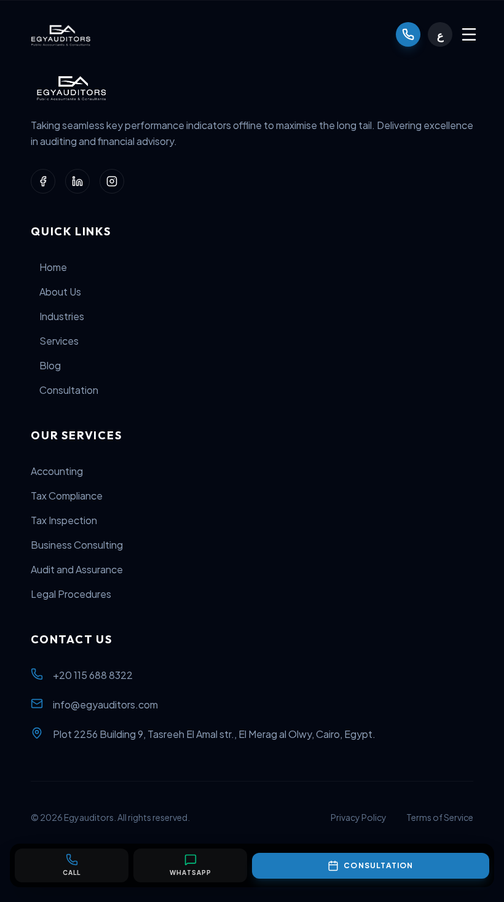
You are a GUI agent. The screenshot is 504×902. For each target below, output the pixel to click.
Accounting (57, 471)
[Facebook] (43, 181)
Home (53, 267)
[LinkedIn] (77, 181)
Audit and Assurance (77, 569)
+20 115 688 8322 (93, 675)
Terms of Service (439, 817)
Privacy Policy (359, 817)
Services (59, 340)
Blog (50, 365)
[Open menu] (469, 34)
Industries (61, 316)
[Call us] (408, 34)
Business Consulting (77, 544)
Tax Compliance (67, 495)
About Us (60, 291)
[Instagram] (112, 181)
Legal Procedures (71, 593)
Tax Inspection (64, 520)
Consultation (68, 389)
